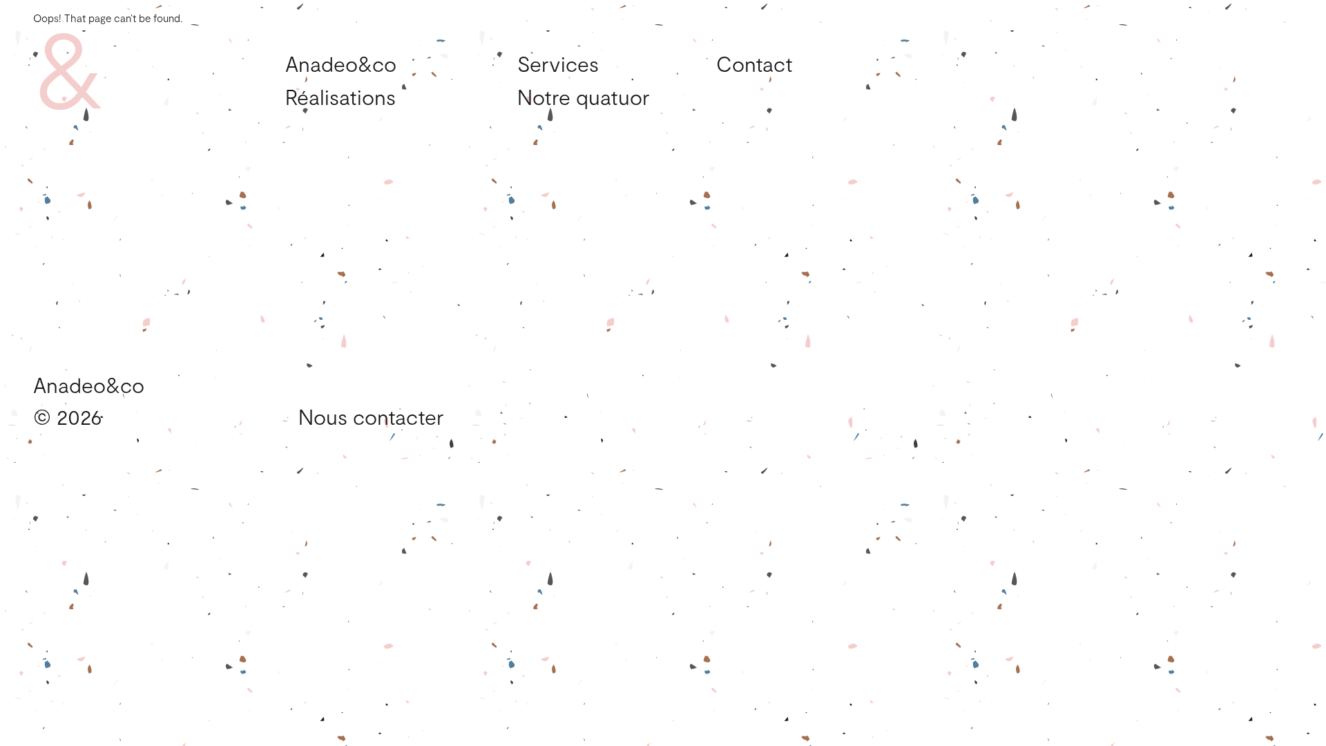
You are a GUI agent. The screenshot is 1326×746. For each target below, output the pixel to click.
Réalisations (340, 97)
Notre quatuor (583, 97)
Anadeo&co (340, 64)
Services (558, 64)
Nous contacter (371, 416)
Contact (754, 64)
